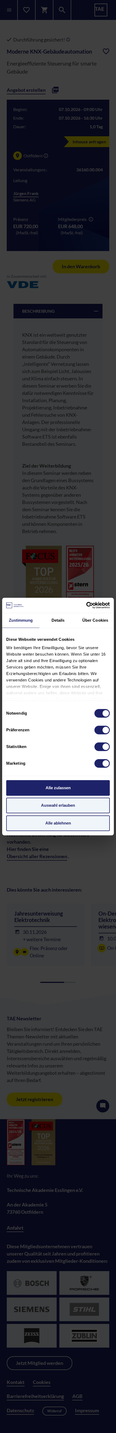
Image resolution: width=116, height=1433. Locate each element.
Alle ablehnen (58, 823)
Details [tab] (58, 620)
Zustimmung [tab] (21, 620)
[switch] (102, 730)
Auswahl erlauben (58, 805)
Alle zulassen (58, 787)
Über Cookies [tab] (95, 620)
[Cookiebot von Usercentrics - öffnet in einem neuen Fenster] (86, 605)
